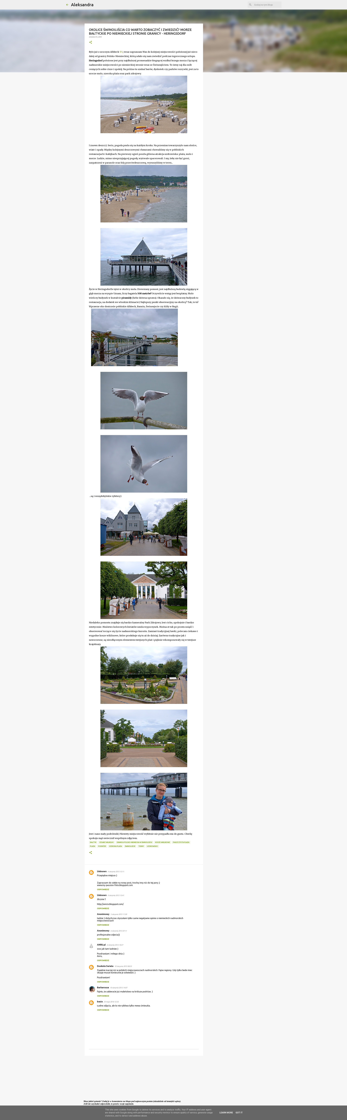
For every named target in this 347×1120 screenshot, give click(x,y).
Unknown (102, 871)
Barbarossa (103, 987)
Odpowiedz (103, 889)
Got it (239, 1112)
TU (121, 51)
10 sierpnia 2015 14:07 (118, 988)
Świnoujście (130, 846)
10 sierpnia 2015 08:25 (123, 966)
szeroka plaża (115, 846)
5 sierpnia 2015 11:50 (118, 914)
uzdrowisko (152, 846)
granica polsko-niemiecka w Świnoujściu (134, 842)
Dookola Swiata (105, 966)
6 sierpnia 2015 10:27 (115, 945)
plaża (92, 846)
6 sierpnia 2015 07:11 (118, 931)
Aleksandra (82, 4)
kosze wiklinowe (162, 842)
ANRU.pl (101, 944)
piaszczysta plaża (181, 842)
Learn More (226, 1112)
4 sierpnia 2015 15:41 (116, 895)
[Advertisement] (143, 1079)
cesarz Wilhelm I (106, 842)
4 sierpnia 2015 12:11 (116, 871)
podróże (102, 846)
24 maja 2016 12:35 (111, 1002)
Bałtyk (93, 842)
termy (141, 846)
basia (100, 1001)
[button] (90, 42)
